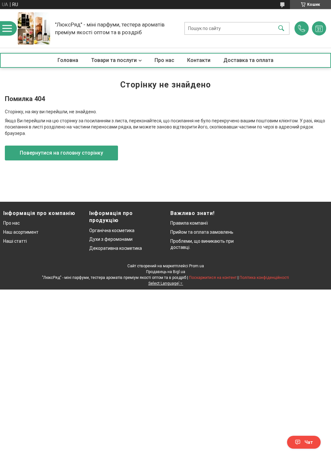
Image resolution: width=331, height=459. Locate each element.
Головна (68, 60)
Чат (308, 442)
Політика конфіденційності (264, 277)
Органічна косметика (111, 230)
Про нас (164, 60)
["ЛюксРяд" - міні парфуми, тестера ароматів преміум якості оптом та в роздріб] (34, 28)
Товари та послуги (114, 60)
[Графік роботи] (319, 28)
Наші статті (15, 241)
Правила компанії (189, 223)
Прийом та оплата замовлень (201, 232)
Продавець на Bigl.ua (165, 272)
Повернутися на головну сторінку (61, 153)
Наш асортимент (20, 232)
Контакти (198, 60)
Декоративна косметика (115, 248)
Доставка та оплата (248, 60)
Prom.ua (196, 266)
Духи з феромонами (111, 239)
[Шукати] (281, 29)
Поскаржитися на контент (213, 277)
